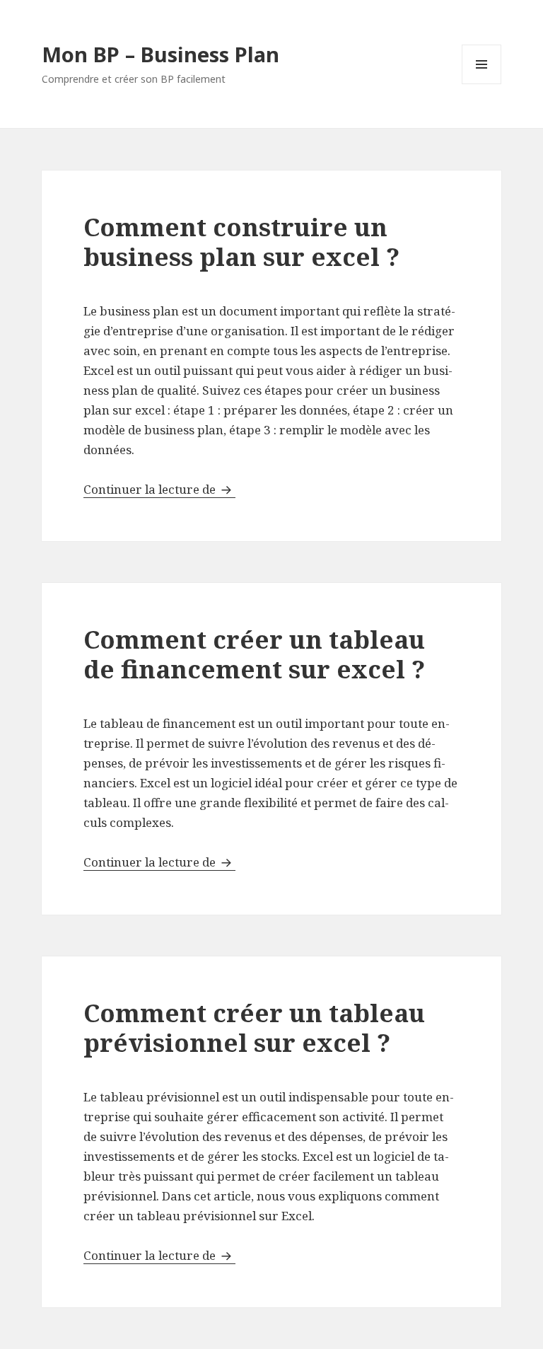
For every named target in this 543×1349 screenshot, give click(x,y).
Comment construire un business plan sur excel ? (241, 241)
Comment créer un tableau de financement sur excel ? (254, 654)
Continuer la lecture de (159, 489)
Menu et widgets (481, 83)
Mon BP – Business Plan (160, 54)
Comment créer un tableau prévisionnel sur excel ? (254, 1027)
